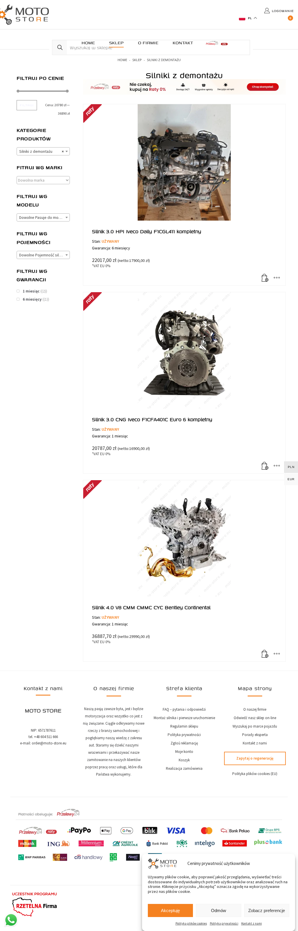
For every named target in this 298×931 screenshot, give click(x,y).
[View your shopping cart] (291, 20)
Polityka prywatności (224, 923)
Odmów (218, 910)
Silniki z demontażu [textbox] (41, 151)
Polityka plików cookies (191, 923)
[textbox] (43, 217)
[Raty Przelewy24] (216, 43)
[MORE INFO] (277, 278)
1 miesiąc (31, 291)
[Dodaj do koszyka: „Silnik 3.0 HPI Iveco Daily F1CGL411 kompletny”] (265, 278)
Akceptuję (170, 910)
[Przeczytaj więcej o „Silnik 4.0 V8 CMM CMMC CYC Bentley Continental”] (265, 654)
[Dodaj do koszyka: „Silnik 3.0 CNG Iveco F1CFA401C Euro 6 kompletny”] (265, 466)
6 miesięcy (32, 299)
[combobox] (43, 151)
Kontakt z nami (251, 923)
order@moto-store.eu (49, 743)
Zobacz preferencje (266, 910)
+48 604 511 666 (46, 736)
